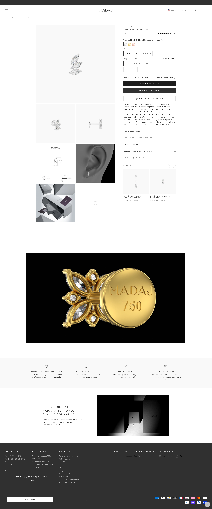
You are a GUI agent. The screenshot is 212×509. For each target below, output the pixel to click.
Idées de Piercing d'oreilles (69, 468)
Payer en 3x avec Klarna (68, 456)
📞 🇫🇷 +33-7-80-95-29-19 (15, 459)
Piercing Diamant (20, 18)
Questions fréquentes (14, 468)
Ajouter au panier (149, 84)
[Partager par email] (143, 158)
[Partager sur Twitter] (136, 158)
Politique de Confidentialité (70, 479)
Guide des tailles (169, 59)
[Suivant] (174, 166)
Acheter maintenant (149, 90)
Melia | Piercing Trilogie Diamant (43, 18)
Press (61, 465)
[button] (163, 33)
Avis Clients (63, 462)
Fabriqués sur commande (42, 464)
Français (185, 10)
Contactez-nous (12, 465)
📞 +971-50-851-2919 (13, 456)
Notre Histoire (64, 459)
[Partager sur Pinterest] (140, 158)
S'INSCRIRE (30, 499)
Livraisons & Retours (13, 471)
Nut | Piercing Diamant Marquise (161, 197)
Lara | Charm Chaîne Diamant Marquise (132, 197)
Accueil (8, 18)
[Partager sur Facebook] (133, 158)
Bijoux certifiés (37, 467)
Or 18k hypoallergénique (41, 461)
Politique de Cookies (67, 482)
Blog (61, 471)
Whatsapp (9, 462)
